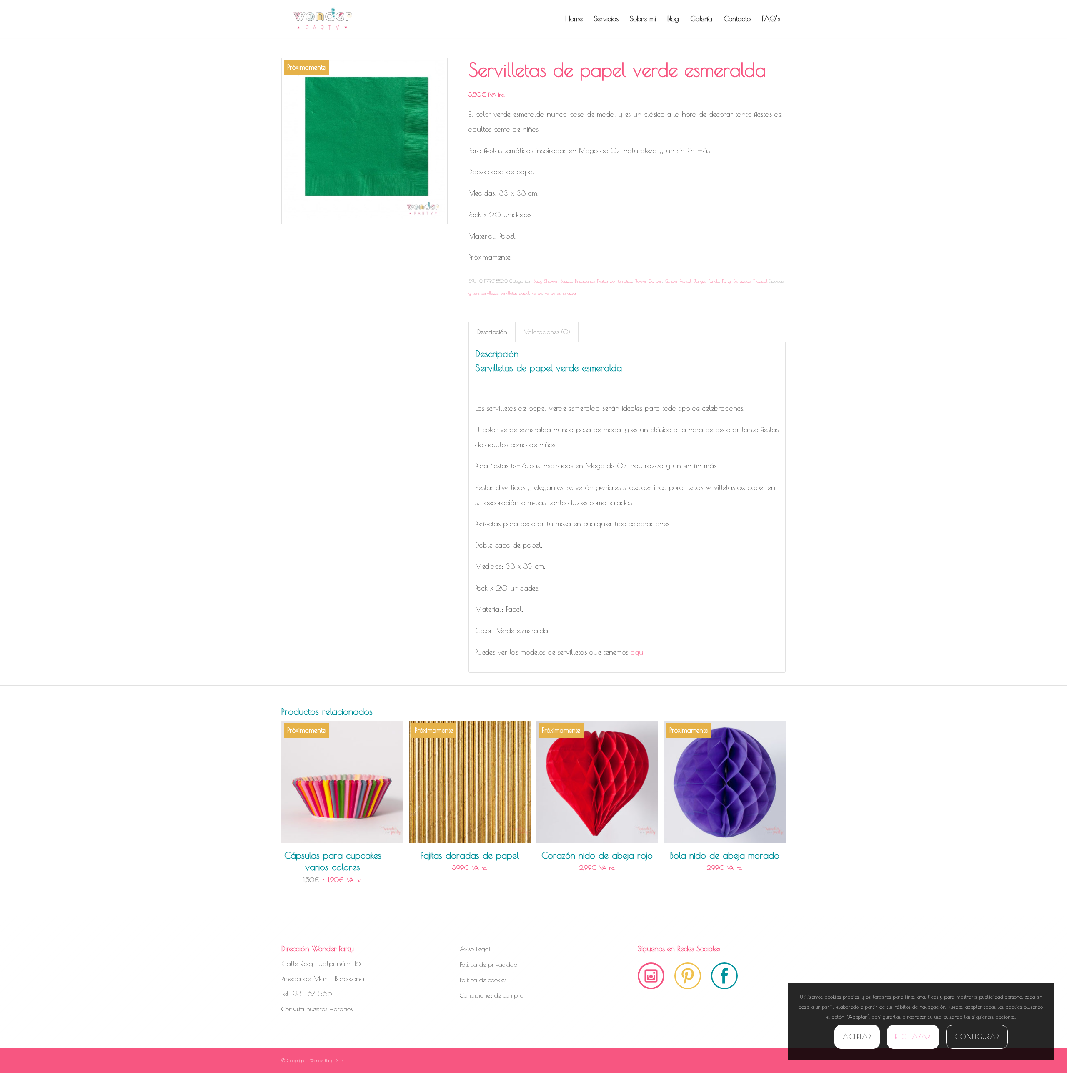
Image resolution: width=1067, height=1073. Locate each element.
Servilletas (742, 281)
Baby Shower (545, 281)
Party (726, 281)
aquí (637, 652)
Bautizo (566, 281)
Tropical (760, 281)
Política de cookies (483, 979)
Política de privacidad (489, 964)
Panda (713, 281)
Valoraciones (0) (547, 331)
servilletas (489, 293)
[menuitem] (574, 19)
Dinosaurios (585, 281)
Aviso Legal (475, 948)
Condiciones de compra (492, 995)
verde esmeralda (560, 293)
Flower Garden (648, 281)
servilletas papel (515, 293)
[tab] (492, 332)
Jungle (700, 281)
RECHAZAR (913, 1037)
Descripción (492, 331)
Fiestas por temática (614, 281)
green (473, 293)
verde (537, 293)
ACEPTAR (857, 1037)
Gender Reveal (678, 281)
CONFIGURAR (977, 1037)
